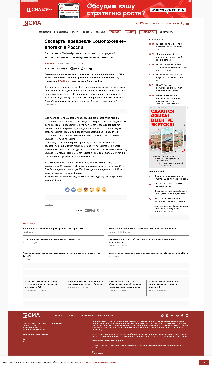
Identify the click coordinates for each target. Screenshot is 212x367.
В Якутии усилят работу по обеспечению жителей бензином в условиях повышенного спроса (126, 284)
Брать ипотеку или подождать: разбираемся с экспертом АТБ (53, 228)
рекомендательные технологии (120, 334)
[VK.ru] (86, 210)
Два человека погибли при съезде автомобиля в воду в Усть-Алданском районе (171, 209)
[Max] (187, 315)
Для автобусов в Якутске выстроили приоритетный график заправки (169, 57)
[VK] (162, 315)
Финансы (26, 243)
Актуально (112, 246)
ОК (204, 362)
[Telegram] (93, 210)
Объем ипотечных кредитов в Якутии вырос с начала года (51, 239)
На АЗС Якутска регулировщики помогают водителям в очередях (169, 88)
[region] (106, 361)
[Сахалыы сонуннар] (142, 23)
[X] (98, 210)
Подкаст (115, 32)
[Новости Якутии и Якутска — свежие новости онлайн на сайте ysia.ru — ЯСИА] (32, 23)
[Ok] (167, 315)
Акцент (130, 32)
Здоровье (100, 32)
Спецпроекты (166, 32)
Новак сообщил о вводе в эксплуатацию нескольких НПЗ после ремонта (171, 67)
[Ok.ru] (90, 210)
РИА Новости (65, 81)
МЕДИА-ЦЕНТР (87, 316)
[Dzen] (74, 68)
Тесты (151, 290)
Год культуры (147, 32)
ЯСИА (81, 63)
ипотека (49, 204)
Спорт (75, 32)
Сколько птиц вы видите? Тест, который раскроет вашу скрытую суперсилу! (165, 284)
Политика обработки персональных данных (107, 341)
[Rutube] (182, 315)
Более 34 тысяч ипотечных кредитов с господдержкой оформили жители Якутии (148, 253)
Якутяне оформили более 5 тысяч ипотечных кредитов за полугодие (142, 228)
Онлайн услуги (105, 316)
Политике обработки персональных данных (98, 362)
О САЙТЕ (58, 316)
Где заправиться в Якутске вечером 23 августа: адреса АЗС (170, 47)
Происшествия (61, 32)
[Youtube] (177, 315)
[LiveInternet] (107, 353)
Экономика (86, 32)
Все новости (45, 32)
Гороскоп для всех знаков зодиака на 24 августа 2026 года (169, 77)
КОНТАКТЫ (71, 316)
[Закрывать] (209, 357)
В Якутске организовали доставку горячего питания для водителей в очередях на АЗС (42, 284)
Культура (71, 287)
